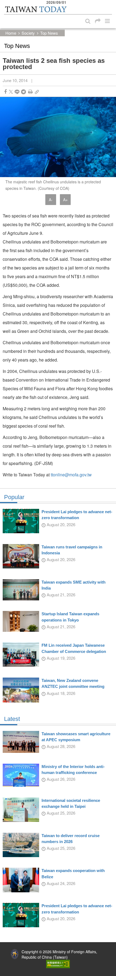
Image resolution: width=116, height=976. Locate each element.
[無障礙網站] (58, 963)
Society (28, 33)
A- (51, 199)
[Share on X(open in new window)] (11, 92)
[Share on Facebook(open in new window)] (5, 92)
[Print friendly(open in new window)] (30, 92)
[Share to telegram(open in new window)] (23, 92)
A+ (65, 199)
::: (5, 2)
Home (10, 33)
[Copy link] (37, 92)
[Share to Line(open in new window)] (17, 92)
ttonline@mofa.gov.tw (71, 474)
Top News (49, 33)
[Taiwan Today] (36, 9)
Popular (14, 497)
